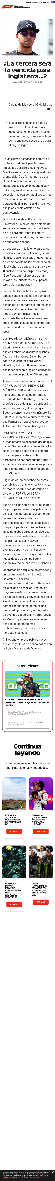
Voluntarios (31, 2)
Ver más (14, 831)
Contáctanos (44, 2)
